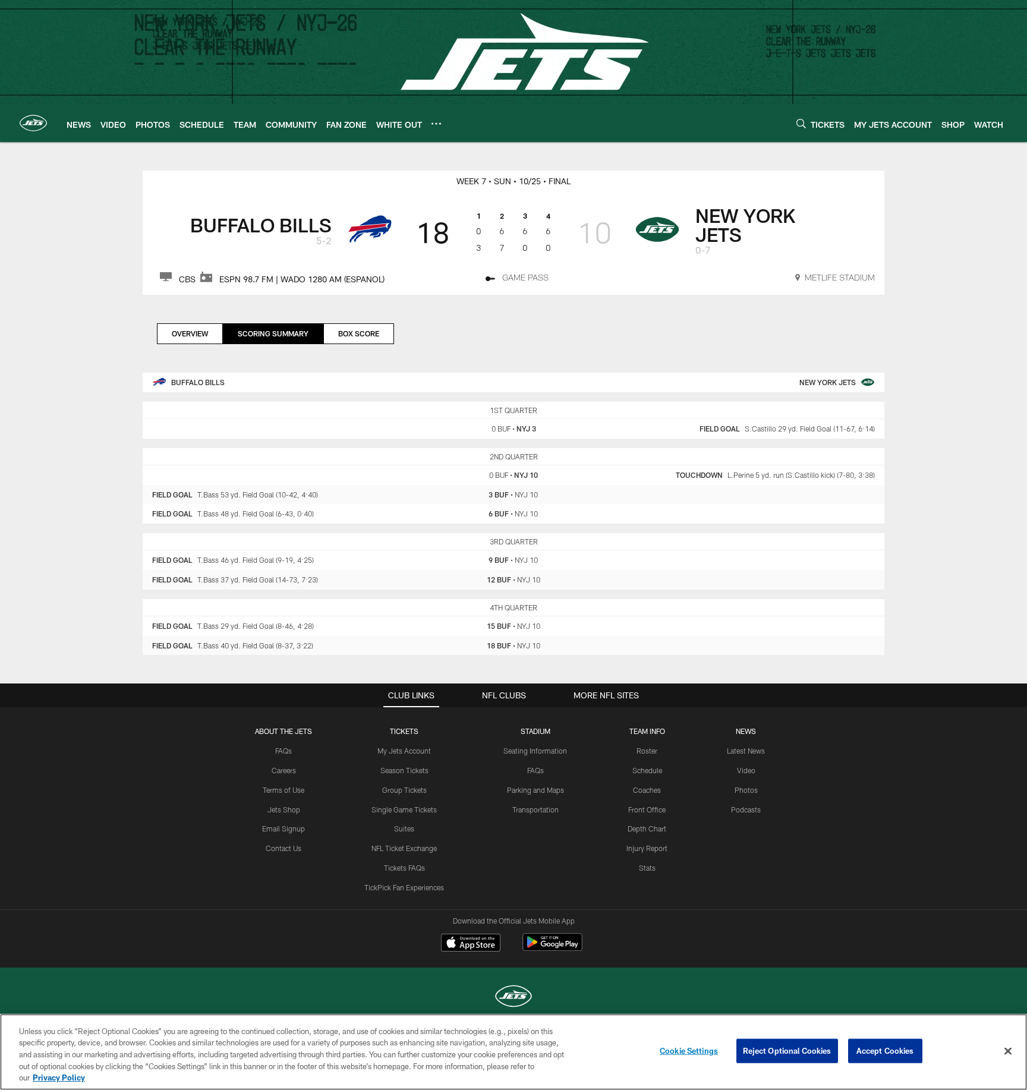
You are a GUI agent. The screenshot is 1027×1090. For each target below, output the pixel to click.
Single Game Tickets (404, 809)
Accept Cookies (885, 1051)
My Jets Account (404, 750)
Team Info (647, 731)
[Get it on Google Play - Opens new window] (552, 948)
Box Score (358, 333)
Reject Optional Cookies (787, 1051)
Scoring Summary (273, 333)
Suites (404, 828)
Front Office (647, 809)
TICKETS (404, 731)
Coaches (647, 790)
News (746, 731)
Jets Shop (283, 809)
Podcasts (746, 809)
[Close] (1008, 1051)
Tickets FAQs (404, 868)
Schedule (647, 770)
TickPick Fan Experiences (404, 887)
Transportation (535, 809)
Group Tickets (404, 790)
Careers (284, 770)
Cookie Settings (689, 1051)
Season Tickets (404, 770)
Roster (647, 750)
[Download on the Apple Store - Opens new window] (470, 944)
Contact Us (283, 848)
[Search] (801, 123)
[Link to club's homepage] (33, 123)
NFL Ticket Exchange (404, 848)
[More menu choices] (436, 123)
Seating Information (535, 750)
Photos (746, 790)
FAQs (283, 750)
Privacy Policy (59, 1077)
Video (746, 770)
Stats (647, 868)
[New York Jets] (513, 997)
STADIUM (535, 731)
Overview (190, 333)
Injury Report (646, 848)
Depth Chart (647, 828)
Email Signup (283, 828)
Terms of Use (283, 790)
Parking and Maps (535, 790)
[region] (513, 1052)
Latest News (746, 750)
